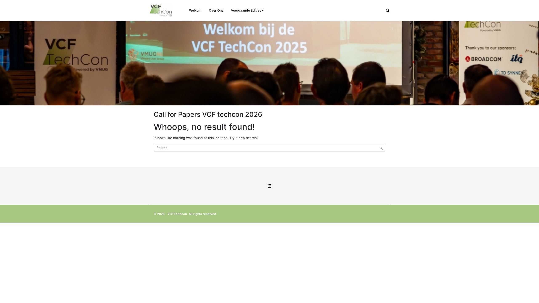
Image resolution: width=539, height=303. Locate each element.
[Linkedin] (269, 186)
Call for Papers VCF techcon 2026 (208, 114)
